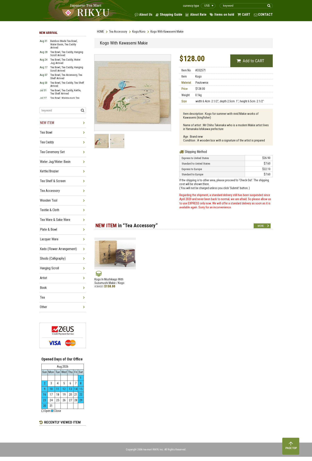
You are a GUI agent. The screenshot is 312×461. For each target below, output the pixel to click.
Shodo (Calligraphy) (53, 258)
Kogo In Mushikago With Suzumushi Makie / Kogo (109, 281)
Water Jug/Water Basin (55, 162)
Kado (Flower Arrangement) (58, 249)
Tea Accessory (118, 31)
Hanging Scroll (49, 268)
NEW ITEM (47, 123)
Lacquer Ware (49, 239)
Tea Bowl (46, 132)
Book (43, 288)
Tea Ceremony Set (52, 152)
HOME (100, 31)
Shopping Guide (171, 14)
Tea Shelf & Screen (53, 181)
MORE (261, 225)
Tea (42, 297)
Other (43, 307)
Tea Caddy (47, 142)
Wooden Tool (48, 200)
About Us (145, 14)
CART (246, 14)
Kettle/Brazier (49, 171)
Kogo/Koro (138, 31)
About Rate (198, 14)
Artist (43, 278)
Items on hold (224, 14)
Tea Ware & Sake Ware (55, 220)
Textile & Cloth (49, 210)
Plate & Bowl (48, 229)
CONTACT (265, 14)
